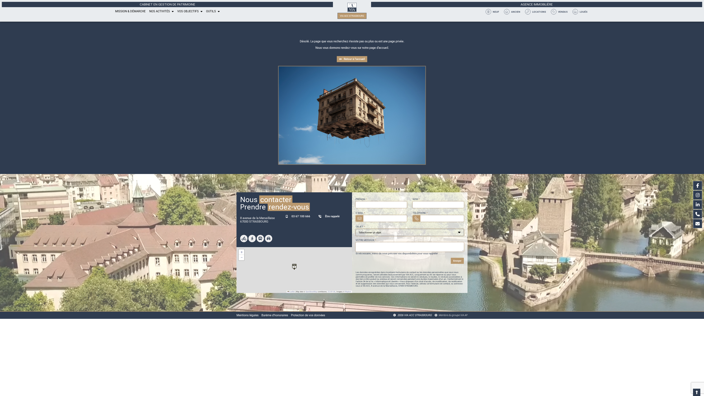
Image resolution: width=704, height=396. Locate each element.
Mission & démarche (130, 11)
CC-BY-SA (331, 292)
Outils (211, 11)
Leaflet (292, 292)
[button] (294, 266)
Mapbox (348, 292)
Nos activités (159, 11)
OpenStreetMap (311, 292)
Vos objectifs (188, 11)
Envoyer (457, 260)
